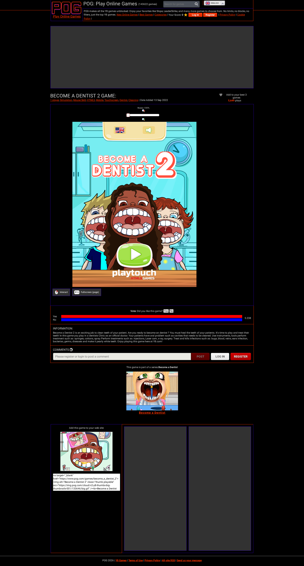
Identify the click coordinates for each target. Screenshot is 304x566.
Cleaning (133, 100)
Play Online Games (67, 16)
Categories (161, 14)
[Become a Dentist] (152, 391)
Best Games (146, 14)
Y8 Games (121, 560)
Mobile (99, 100)
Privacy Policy (227, 14)
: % (143, 108)
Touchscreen (111, 100)
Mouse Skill (79, 100)
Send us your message (189, 560)
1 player (54, 100)
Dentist (123, 100)
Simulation (66, 100)
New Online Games (127, 14)
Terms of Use (135, 560)
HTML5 (91, 100)
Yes (166, 311)
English (215, 3)
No (171, 311)
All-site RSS (168, 560)
